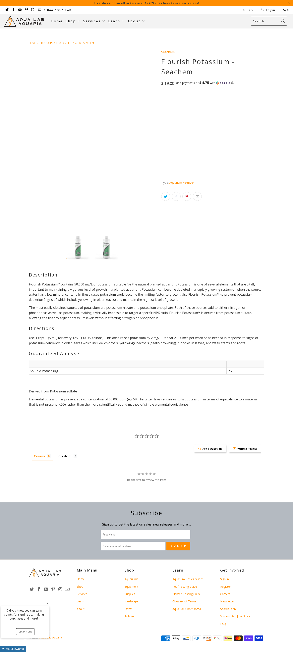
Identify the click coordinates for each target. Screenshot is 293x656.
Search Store (228, 609)
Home (57, 21)
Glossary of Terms (184, 601)
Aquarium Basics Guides (188, 579)
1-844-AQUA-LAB (58, 10)
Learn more (25, 631)
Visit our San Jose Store (235, 616)
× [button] (47, 604)
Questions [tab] (65, 456)
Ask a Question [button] (212, 448)
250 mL (182, 100)
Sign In (224, 579)
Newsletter (227, 601)
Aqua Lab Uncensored (186, 609)
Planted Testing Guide (186, 594)
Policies (129, 616)
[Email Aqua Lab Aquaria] (39, 10)
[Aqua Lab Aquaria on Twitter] (7, 10)
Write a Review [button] (247, 448)
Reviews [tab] (39, 456)
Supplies (130, 594)
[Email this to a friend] (197, 196)
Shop (71, 21)
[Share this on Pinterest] (186, 196)
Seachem (168, 52)
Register (225, 586)
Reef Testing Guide (184, 586)
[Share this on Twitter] (165, 196)
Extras (129, 609)
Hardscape (131, 601)
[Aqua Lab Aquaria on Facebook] (13, 10)
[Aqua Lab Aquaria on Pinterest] (26, 10)
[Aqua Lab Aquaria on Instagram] (32, 10)
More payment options (234, 149)
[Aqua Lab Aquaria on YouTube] (20, 10)
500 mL (167, 100)
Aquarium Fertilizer (181, 182)
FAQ (223, 624)
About (135, 21)
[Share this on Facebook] (176, 196)
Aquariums (131, 579)
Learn (115, 21)
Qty (163, 119)
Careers (225, 594)
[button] (205, 83)
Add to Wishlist (186, 163)
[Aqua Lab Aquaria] (25, 21)
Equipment (131, 586)
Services (92, 21)
